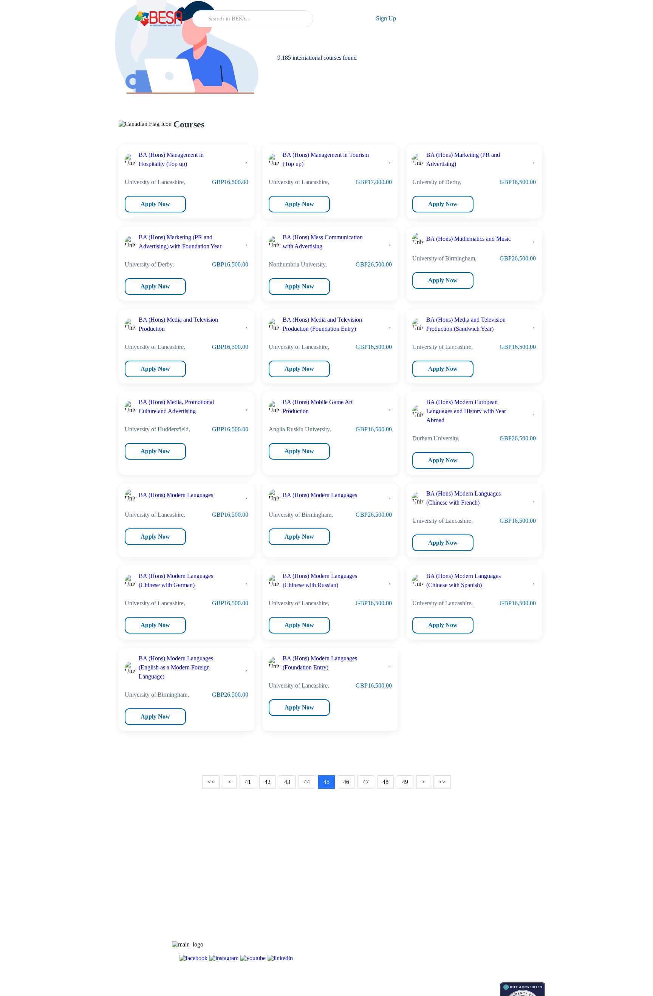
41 (248, 782)
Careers (478, 911)
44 (307, 782)
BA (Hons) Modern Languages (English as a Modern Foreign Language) (176, 667)
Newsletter (425, 898)
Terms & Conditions (492, 924)
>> (442, 782)
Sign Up (386, 18)
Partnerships (483, 898)
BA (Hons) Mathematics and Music (468, 238)
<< (210, 782)
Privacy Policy (486, 937)
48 (385, 782)
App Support (427, 911)
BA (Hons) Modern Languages (176, 495)
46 (346, 782)
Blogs (420, 885)
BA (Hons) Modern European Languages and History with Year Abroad (466, 411)
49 (405, 782)
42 (268, 782)
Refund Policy (485, 951)
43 (287, 782)
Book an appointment (437, 986)
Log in (341, 18)
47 (366, 782)
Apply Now (155, 204)
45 (326, 782)
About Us (480, 885)
